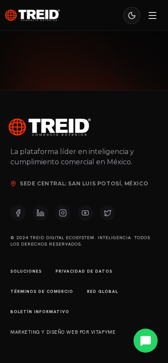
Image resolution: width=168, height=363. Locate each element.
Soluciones (26, 271)
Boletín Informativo (39, 311)
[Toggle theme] (131, 15)
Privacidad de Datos (84, 271)
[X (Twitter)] (107, 213)
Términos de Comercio (41, 291)
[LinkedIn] (40, 213)
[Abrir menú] (152, 15)
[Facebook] (18, 213)
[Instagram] (63, 213)
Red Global (102, 291)
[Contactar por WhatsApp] (146, 341)
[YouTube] (85, 213)
